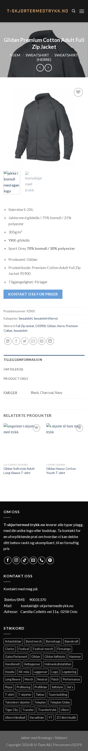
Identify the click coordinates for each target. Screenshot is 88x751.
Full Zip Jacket (25, 326)
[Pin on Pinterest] (42, 341)
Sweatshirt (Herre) (46, 318)
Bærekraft (71, 641)
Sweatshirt (37, 55)
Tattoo (40, 694)
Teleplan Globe (60, 702)
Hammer (75, 656)
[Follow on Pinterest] (50, 560)
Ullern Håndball (15, 717)
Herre (61, 326)
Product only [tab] (16, 379)
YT (50, 717)
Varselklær (37, 717)
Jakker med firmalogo (36, 738)
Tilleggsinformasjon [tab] (23, 360)
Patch (55, 679)
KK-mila (24, 672)
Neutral (42, 679)
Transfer (28, 710)
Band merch (34, 641)
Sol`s (70, 687)
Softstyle (57, 687)
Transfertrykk (47, 710)
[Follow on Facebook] (8, 560)
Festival (24, 649)
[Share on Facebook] (16, 341)
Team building (57, 694)
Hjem (15, 55)
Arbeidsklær (13, 641)
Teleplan (40, 702)
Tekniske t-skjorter (17, 702)
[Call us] (42, 560)
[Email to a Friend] (33, 341)
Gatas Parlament (16, 656)
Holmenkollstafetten (58, 664)
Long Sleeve (12, 679)
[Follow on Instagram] (16, 560)
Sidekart (61, 738)
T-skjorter (24, 694)
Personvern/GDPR (67, 745)
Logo (55, 672)
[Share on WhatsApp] (8, 341)
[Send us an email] (33, 560)
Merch (29, 679)
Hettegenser (32, 664)
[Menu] (81, 11)
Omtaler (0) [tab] (13, 369)
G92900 (40, 326)
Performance (71, 679)
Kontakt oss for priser (33, 294)
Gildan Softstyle (54, 656)
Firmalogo (64, 649)
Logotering (69, 672)
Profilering (23, 687)
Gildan (51, 326)
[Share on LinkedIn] (50, 341)
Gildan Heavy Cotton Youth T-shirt (61, 471)
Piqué (8, 687)
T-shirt (9, 694)
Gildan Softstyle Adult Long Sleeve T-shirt (19, 471)
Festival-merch (43, 649)
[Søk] (73, 11)
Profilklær (40, 687)
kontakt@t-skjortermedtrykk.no (47, 605)
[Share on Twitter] (25, 341)
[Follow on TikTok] (25, 560)
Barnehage (53, 641)
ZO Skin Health (66, 717)
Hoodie (10, 672)
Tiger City (11, 710)
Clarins (9, 649)
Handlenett (12, 664)
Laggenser (40, 672)
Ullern (65, 710)
